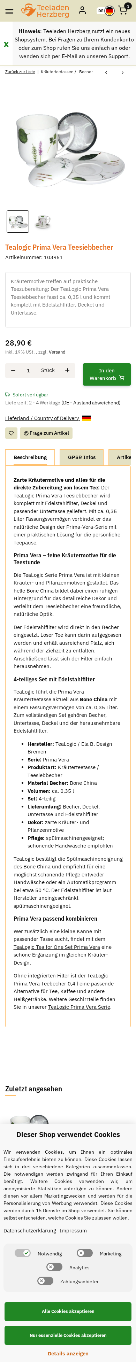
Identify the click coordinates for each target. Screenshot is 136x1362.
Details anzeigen (68, 1353)
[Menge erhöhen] (67, 370)
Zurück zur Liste (20, 71)
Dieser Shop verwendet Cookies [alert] (68, 1134)
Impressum (73, 1230)
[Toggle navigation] (9, 11)
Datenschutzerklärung (29, 1230)
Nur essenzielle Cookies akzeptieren (68, 1335)
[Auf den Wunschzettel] (11, 433)
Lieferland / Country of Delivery (42, 418)
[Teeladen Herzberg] (45, 11)
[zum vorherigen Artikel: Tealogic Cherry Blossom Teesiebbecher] (106, 73)
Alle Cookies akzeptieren (68, 1311)
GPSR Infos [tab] (82, 457)
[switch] (23, 1253)
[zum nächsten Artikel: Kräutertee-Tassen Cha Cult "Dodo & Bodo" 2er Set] (122, 73)
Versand (57, 352)
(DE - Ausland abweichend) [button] (91, 403)
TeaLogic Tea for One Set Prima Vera (57, 947)
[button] (83, 11)
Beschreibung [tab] (30, 457)
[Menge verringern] (13, 370)
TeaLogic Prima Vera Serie (79, 1007)
